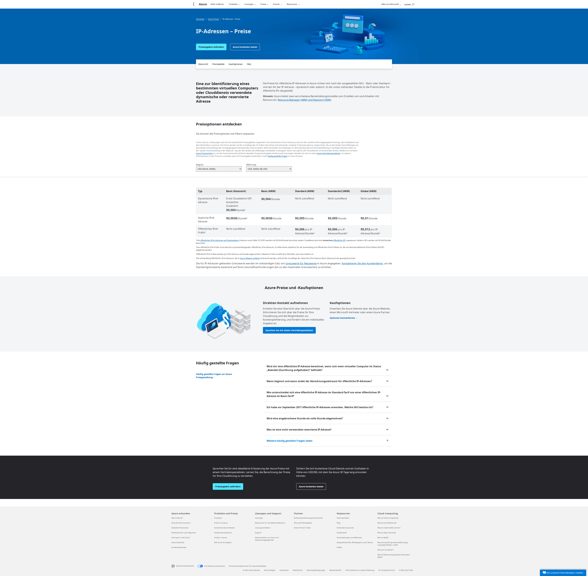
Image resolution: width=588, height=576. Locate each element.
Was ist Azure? (177, 518)
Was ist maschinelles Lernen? (388, 528)
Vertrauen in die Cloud (181, 537)
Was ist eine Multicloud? (387, 523)
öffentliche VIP (339, 240)
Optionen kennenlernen (342, 317)
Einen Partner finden (302, 528)
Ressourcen (292, 4)
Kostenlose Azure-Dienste (224, 528)
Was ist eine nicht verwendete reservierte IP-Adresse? (299, 429)
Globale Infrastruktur (180, 528)
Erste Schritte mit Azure (181, 523)
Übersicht (203, 64)
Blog (338, 523)
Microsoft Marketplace (303, 523)
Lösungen (249, 4)
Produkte (233, 4)
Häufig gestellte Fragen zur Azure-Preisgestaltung (214, 376)
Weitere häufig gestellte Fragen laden (290, 440)
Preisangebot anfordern (211, 46)
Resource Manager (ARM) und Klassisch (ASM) (304, 100)
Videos (339, 547)
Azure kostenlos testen (245, 46)
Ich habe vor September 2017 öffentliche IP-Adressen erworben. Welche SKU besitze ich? (320, 407)
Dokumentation (343, 518)
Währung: (251, 164)
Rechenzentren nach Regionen (184, 532)
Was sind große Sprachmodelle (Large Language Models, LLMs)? (392, 543)
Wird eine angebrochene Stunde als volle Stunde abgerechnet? (305, 418)
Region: (200, 164)
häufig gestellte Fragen (277, 156)
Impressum (284, 570)
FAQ (249, 64)
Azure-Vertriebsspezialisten (328, 153)
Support (258, 532)
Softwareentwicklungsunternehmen (308, 518)
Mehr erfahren (217, 4)
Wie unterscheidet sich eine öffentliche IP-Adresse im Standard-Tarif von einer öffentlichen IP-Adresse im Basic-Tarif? (324, 394)
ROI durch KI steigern (223, 542)
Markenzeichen (335, 570)
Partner (276, 4)
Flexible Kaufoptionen (223, 532)
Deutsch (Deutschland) (185, 566)
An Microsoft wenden (251, 570)
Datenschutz (298, 570)
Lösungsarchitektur (263, 528)
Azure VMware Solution (250, 258)
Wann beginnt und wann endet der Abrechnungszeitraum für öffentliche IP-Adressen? (319, 381)
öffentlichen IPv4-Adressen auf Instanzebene (219, 240)
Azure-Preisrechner (204, 153)
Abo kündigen (269, 570)
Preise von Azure (221, 523)
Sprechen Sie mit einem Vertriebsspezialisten (289, 330)
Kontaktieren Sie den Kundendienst (362, 263)
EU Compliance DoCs (387, 570)
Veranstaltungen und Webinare (349, 537)
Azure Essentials (178, 542)
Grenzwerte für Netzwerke (301, 263)
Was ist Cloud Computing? (387, 518)
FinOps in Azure (220, 537)
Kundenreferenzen (179, 547)
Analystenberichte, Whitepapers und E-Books (355, 542)
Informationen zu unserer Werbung (360, 570)
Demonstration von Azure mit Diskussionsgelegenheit (267, 538)
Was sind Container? (385, 550)
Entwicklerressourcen (345, 528)
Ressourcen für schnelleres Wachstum (270, 523)
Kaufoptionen (236, 64)
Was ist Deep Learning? (386, 532)
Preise (263, 4)
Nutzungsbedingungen (316, 570)
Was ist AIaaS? (383, 537)
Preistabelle (218, 64)
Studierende (342, 532)
